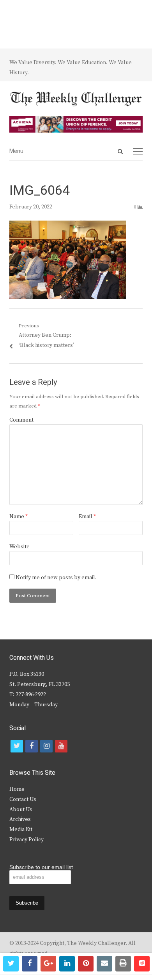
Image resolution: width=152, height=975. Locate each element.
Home (17, 789)
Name (18, 516)
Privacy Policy (26, 839)
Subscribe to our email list (41, 867)
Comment (21, 420)
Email (87, 516)
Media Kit (20, 829)
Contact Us (22, 799)
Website (19, 546)
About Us (20, 809)
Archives (20, 819)
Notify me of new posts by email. (56, 577)
